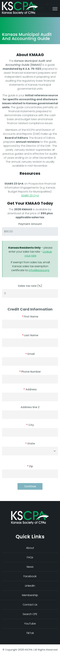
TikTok (30, 633)
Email (29, 354)
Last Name (30, 335)
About (30, 548)
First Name (30, 316)
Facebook (30, 576)
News (30, 567)
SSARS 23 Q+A (30, 195)
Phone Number (30, 372)
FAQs (30, 557)
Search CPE (30, 614)
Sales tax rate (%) (30, 286)
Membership (30, 595)
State (30, 443)
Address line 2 (30, 407)
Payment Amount (30, 224)
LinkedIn (30, 586)
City (30, 425)
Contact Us (30, 605)
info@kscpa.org (39, 270)
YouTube (30, 623)
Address (29, 389)
